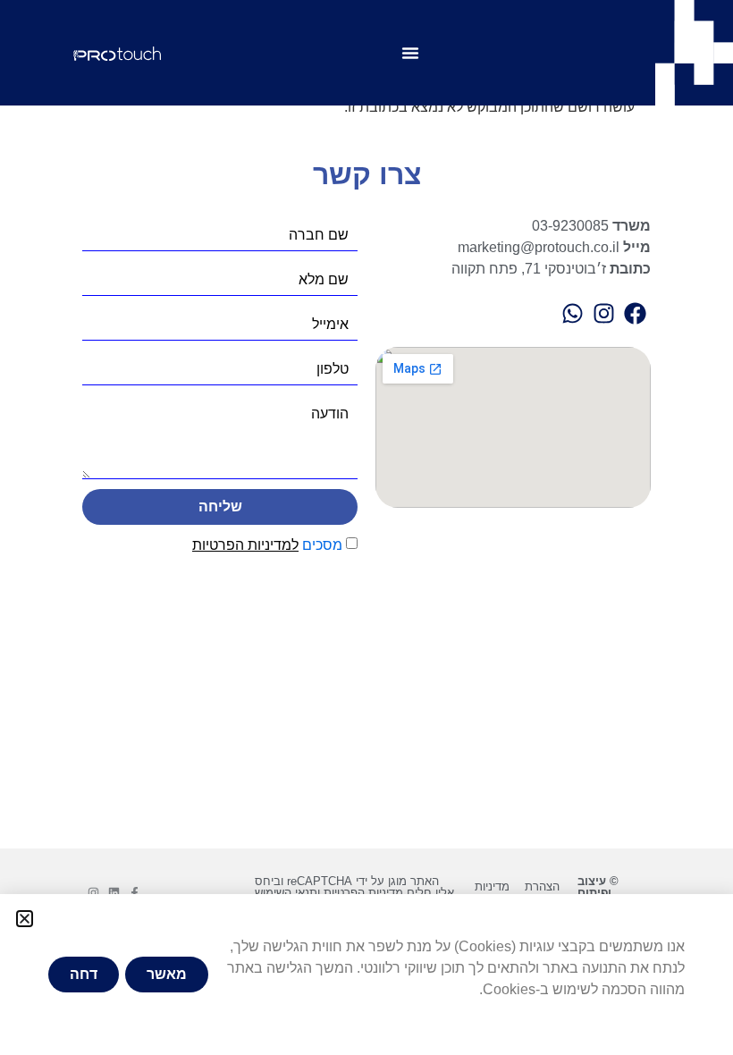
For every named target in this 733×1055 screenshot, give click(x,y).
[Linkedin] (114, 893)
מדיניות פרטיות (492, 892)
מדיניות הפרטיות (363, 892)
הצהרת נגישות (542, 892)
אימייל (330, 324)
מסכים (267, 545)
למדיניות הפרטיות (245, 545)
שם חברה (319, 235)
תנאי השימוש (286, 892)
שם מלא (324, 280)
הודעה (330, 414)
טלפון (332, 369)
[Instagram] (93, 893)
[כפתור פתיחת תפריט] (410, 53)
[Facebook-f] (134, 893)
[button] (24, 918)
